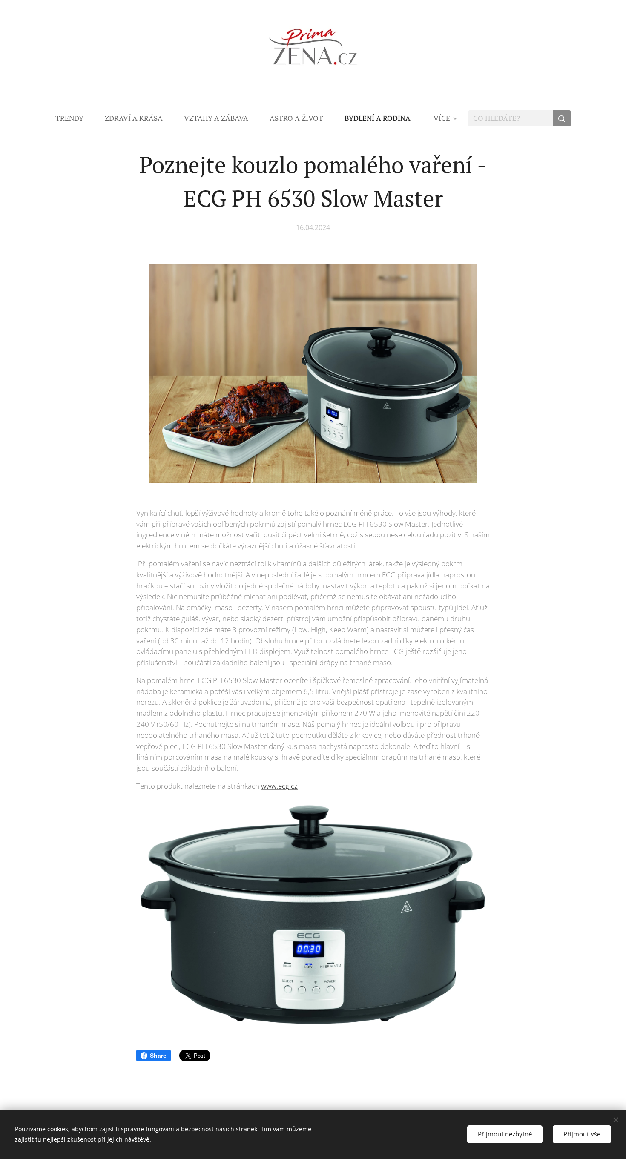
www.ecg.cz (279, 786)
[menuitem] (74, 118)
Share (158, 1055)
